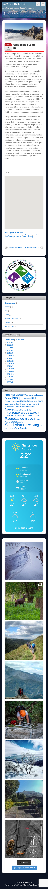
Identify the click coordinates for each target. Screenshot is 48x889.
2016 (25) (10, 361)
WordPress (18, 885)
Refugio (36, 419)
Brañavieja (27, 398)
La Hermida (19, 407)
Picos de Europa (21, 237)
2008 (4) (10, 382)
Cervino (32, 401)
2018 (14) (10, 355)
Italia (13, 407)
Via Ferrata (9, 326)
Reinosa (7, 422)
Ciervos (39, 401)
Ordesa (23, 410)
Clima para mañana (24, 528)
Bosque (17, 398)
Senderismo (15, 425)
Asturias (32, 395)
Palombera (11, 412)
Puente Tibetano (21, 416)
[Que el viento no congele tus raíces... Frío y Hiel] (24, 759)
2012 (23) (10, 371)
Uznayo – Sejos (15, 247)
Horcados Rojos (10, 237)
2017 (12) (10, 358)
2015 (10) (10, 363)
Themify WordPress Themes (33, 885)
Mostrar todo (9, 340)
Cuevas (13, 404)
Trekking (16, 235)
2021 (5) (10, 347)
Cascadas (25, 401)
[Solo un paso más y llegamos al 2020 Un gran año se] (24, 839)
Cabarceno (9, 401)
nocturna (17, 410)
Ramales (30, 416)
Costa (7, 404)
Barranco (39, 395)
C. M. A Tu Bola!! (12, 13)
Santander (19, 422)
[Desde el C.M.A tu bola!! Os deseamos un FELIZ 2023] (24, 561)
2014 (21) (10, 366)
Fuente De (36, 235)
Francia (28, 404)
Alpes (7, 395)
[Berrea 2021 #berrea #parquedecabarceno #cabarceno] (24, 601)
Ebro (17, 404)
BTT (6, 311)
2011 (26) (10, 374)
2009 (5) (10, 379)
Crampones (28, 235)
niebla (32, 406)
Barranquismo (10, 303)
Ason (27, 395)
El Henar (22, 404)
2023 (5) (10, 342)
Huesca (8, 407)
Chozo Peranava (32, 247)
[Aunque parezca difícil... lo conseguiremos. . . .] (24, 720)
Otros (7, 315)
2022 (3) (10, 345)
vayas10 (9, 235)
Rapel (38, 416)
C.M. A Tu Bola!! (23, 882)
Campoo (16, 401)
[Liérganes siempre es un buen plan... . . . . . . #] (24, 799)
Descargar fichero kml (14, 233)
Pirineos (9, 415)
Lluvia (26, 407)
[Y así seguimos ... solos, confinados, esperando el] (24, 680)
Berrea (7, 307)
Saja (13, 421)
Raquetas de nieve (12, 318)
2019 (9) (10, 353)
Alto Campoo (18, 394)
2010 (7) (10, 377)
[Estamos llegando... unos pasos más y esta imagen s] (24, 640)
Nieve (9, 409)
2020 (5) (10, 350)
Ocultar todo (19, 340)
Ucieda (12, 428)
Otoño (29, 410)
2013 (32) (10, 369)
